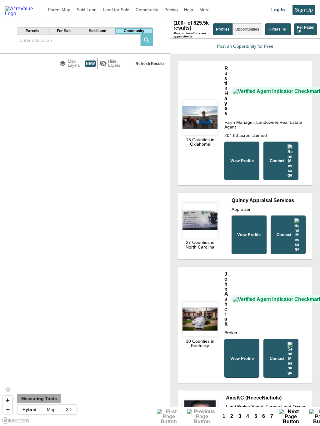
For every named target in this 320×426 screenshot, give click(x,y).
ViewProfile (242, 160)
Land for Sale (116, 9)
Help (188, 9)
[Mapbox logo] (15, 420)
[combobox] (79, 40)
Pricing (171, 9)
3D (69, 409)
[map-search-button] (147, 40)
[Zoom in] (7, 400)
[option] (32, 31)
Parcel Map (59, 9)
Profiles (223, 29)
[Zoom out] (7, 409)
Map (51, 409)
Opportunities (247, 29)
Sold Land (87, 9)
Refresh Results (150, 63)
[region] (85, 232)
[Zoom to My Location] (7, 389)
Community (147, 9)
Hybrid (29, 409)
